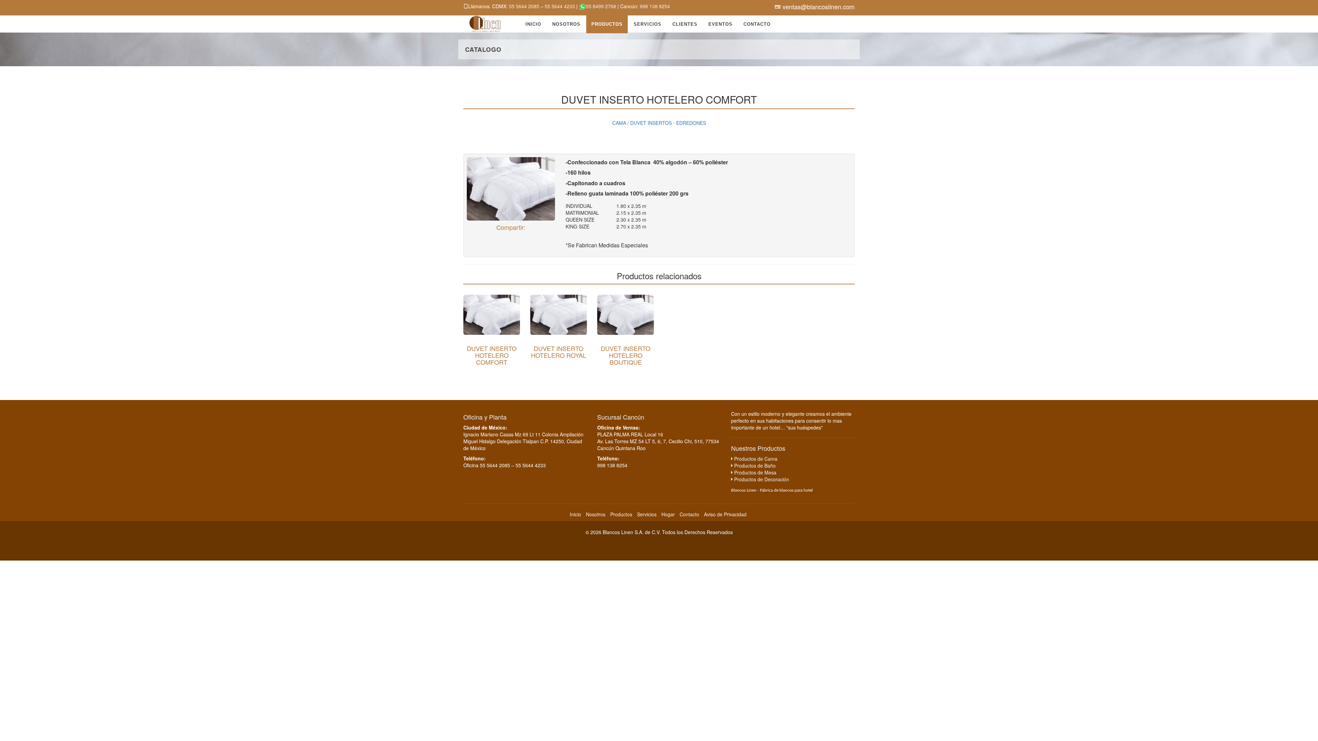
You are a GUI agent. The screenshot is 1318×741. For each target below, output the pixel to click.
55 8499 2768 (601, 6)
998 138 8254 (655, 6)
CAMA (619, 122)
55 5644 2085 (525, 6)
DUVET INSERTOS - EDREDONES (668, 122)
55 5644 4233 (560, 6)
